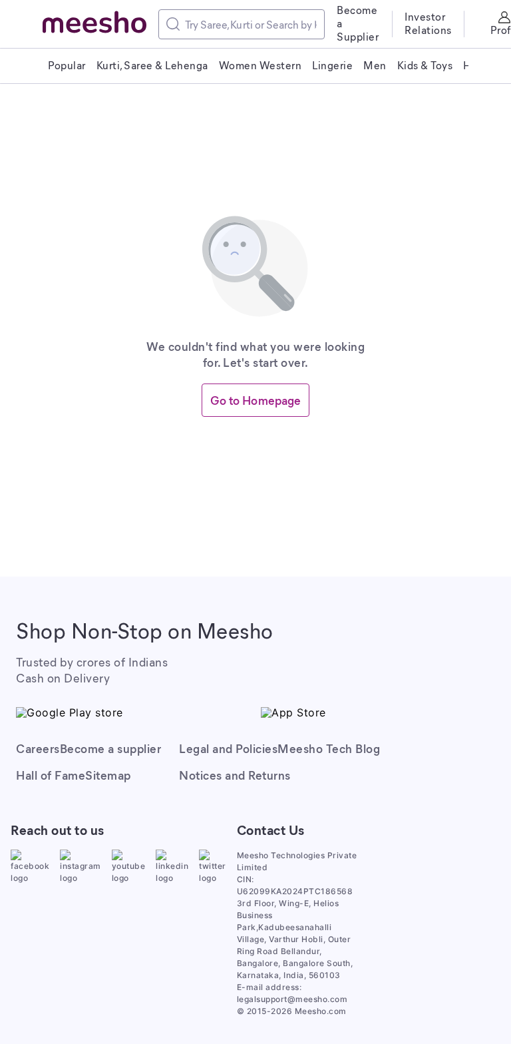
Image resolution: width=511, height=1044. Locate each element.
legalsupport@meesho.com (292, 999)
